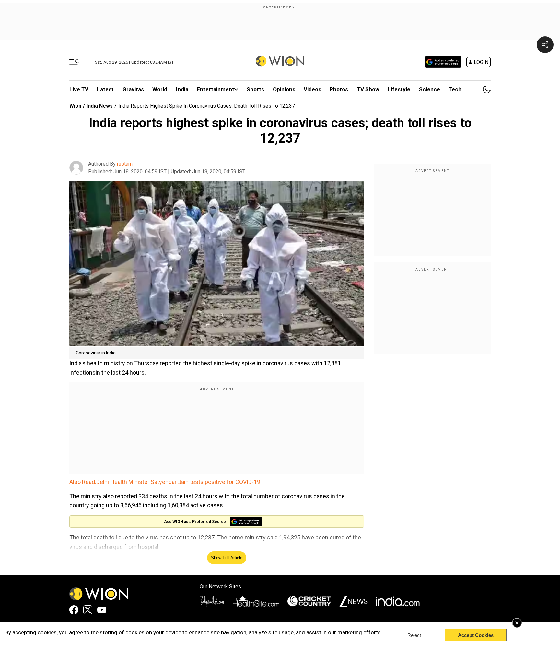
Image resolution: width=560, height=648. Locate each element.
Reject (414, 635)
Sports (255, 89)
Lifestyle (399, 89)
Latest (105, 89)
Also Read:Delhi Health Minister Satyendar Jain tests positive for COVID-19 (164, 482)
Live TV (78, 89)
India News (100, 106)
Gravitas (133, 89)
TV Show (368, 89)
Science (429, 89)
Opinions (284, 89)
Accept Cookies (476, 635)
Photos (339, 89)
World (159, 89)
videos (312, 89)
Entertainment (215, 89)
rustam (125, 164)
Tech (455, 89)
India (182, 89)
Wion (75, 106)
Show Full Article (226, 557)
